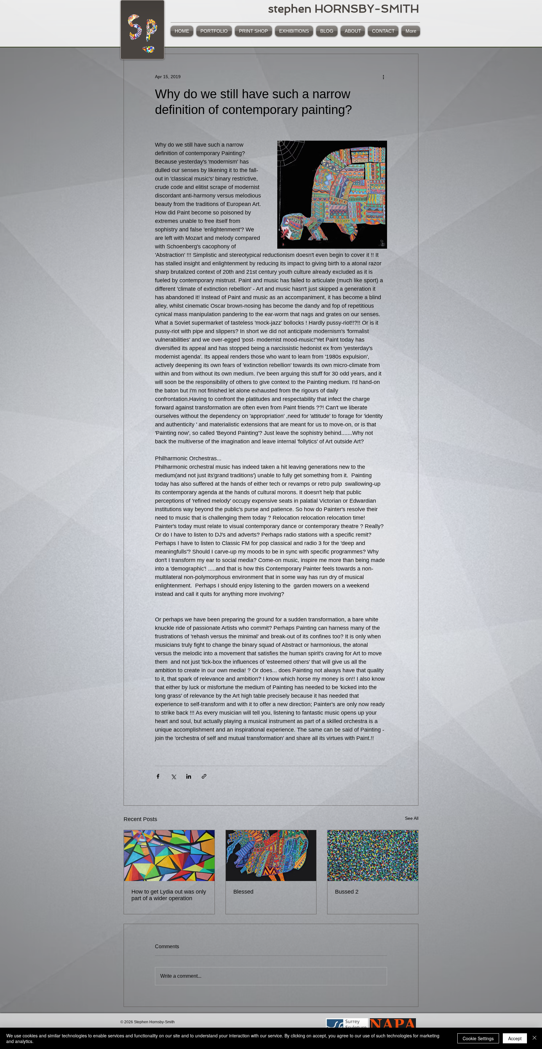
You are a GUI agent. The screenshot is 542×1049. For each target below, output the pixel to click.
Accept (515, 1038)
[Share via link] (204, 776)
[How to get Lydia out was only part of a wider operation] (169, 855)
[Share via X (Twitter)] (173, 776)
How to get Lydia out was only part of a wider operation (168, 895)
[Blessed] (271, 855)
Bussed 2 (347, 892)
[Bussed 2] (372, 855)
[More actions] (383, 76)
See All (411, 818)
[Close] (534, 1038)
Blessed (243, 892)
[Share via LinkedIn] (189, 776)
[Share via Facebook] (158, 776)
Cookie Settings (478, 1038)
